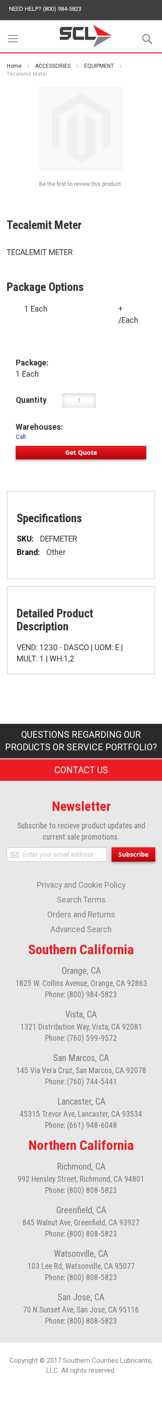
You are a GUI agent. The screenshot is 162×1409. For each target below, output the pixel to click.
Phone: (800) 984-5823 (81, 994)
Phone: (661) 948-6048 (81, 1125)
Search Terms (81, 899)
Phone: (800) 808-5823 (81, 1190)
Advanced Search (81, 929)
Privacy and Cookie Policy (81, 885)
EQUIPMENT (99, 66)
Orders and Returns (81, 914)
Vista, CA (81, 1014)
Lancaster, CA (81, 1101)
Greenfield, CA (81, 1210)
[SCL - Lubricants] (86, 36)
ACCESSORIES (53, 66)
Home (14, 66)
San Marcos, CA (81, 1057)
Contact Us (81, 770)
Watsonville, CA (81, 1253)
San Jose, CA (81, 1297)
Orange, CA (81, 970)
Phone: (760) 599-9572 (81, 1038)
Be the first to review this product (80, 184)
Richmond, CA (81, 1166)
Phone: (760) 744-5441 (81, 1081)
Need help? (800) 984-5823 (45, 8)
